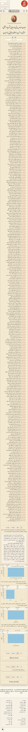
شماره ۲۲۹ (23, 416)
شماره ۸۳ (24, 177)
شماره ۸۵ (24, 180)
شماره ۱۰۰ (24, 205)
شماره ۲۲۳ (23, 406)
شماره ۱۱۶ (24, 231)
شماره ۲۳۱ (23, 419)
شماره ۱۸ (24, 71)
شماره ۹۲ (24, 192)
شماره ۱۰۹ (24, 220)
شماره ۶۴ (24, 146)
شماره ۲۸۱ (23, 501)
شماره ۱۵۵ (23, 295)
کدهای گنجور (8, 700)
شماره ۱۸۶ (23, 346)
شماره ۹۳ (24, 193)
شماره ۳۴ (24, 97)
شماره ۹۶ (24, 198)
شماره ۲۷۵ (23, 491)
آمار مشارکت (9, 718)
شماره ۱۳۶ (23, 264)
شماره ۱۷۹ (23, 334)
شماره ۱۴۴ (23, 277)
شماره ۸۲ (24, 175)
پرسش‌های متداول (21, 720)
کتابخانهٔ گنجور (8, 705)
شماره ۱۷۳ (23, 324)
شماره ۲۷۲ (23, 486)
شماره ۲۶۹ (23, 481)
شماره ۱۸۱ (24, 337)
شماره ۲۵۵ (23, 458)
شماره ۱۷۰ (23, 319)
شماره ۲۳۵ (23, 426)
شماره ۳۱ (24, 92)
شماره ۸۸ (24, 185)
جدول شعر (22, 704)
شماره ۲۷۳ (23, 488)
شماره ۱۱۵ (24, 229)
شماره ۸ (24, 54)
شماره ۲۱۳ (23, 390)
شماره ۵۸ (24, 136)
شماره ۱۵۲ (23, 290)
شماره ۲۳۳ (23, 422)
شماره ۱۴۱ (24, 272)
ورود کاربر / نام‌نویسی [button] (15, 11)
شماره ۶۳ (24, 144)
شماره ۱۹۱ (24, 354)
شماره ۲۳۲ (23, 421)
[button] (26, 11)
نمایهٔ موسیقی (21, 707)
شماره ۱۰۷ (23, 216)
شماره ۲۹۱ (23, 517)
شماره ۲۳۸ (23, 431)
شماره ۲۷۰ (23, 483)
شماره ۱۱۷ (24, 233)
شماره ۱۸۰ (23, 336)
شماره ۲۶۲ (23, 470)
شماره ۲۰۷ (23, 380)
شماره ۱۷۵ (23, 328)
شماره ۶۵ (24, 148)
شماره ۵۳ (24, 128)
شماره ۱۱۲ (24, 225)
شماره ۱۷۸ (23, 332)
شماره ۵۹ (24, 138)
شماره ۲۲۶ (23, 411)
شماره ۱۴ (24, 64)
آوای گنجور (9, 710)
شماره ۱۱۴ (24, 228)
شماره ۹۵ (24, 197)
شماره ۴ (24, 48)
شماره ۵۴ (24, 130)
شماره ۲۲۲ (23, 404)
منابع (10, 721)
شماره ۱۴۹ (23, 285)
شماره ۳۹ (24, 105)
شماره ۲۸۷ (23, 511)
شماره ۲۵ (24, 82)
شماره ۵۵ (24, 131)
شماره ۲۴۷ (23, 445)
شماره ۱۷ (24, 69)
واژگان (18, 527)
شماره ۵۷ (24, 135)
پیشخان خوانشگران (7, 712)
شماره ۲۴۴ (23, 440)
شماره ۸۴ (24, 179)
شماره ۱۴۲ (23, 274)
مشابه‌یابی (22, 710)
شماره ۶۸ (24, 153)
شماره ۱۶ (24, 68)
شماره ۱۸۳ (23, 341)
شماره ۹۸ (24, 202)
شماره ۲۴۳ (23, 439)
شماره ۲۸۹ (23, 514)
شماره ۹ (24, 56)
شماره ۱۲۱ (24, 239)
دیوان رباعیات (10, 23)
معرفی (23, 718)
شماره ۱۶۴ (23, 310)
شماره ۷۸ (24, 169)
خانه (23, 700)
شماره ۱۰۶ (24, 215)
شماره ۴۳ (24, 112)
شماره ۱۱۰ (24, 221)
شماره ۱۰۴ (23, 211)
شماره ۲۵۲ (23, 453)
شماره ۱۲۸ (23, 251)
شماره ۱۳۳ (23, 259)
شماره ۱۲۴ (23, 244)
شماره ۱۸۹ (23, 350)
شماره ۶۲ (24, 143)
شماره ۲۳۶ (23, 427)
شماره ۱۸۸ (23, 349)
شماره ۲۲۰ (23, 401)
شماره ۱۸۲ (23, 339)
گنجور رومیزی (8, 702)
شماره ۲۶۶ (23, 476)
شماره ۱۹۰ (24, 352)
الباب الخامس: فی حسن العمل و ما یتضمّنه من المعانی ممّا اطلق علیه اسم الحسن (7, 691)
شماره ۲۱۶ (23, 395)
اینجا (11, 543)
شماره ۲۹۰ (23, 516)
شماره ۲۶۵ (23, 475)
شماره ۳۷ (24, 102)
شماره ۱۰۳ (23, 210)
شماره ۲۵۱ (23, 452)
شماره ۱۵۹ (23, 301)
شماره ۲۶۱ (23, 468)
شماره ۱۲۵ (23, 246)
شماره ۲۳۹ (23, 432)
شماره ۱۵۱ (24, 288)
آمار (21, 527)
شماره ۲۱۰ (24, 385)
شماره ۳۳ (23, 95)
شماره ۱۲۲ (23, 241)
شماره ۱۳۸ (23, 267)
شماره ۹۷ (24, 200)
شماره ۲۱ (24, 76)
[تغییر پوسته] (2, 729)
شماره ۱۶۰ (24, 303)
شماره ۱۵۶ (23, 296)
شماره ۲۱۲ (23, 388)
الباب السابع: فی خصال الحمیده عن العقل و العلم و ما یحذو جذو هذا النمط (21, 691)
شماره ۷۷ (24, 167)
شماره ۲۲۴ (23, 408)
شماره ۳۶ (24, 100)
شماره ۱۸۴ (23, 342)
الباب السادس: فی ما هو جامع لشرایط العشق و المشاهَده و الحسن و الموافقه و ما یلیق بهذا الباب (14, 30)
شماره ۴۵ (24, 115)
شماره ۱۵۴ (23, 293)
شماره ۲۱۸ (23, 398)
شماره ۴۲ (24, 110)
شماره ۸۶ (24, 182)
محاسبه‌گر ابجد (8, 708)
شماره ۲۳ (24, 79)
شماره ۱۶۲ (23, 306)
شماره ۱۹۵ (23, 360)
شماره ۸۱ (24, 174)
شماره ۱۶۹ (23, 318)
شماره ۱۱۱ (24, 223)
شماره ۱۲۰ (24, 238)
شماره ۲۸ (24, 87)
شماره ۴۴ (24, 113)
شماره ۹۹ (24, 203)
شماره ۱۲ (24, 61)
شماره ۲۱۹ (23, 400)
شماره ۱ (24, 43)
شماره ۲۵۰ (23, 450)
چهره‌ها (22, 721)
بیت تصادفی (22, 702)
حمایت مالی (22, 723)
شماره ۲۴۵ (23, 442)
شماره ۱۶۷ (23, 314)
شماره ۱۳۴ (23, 261)
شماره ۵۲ (24, 126)
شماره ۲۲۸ (23, 414)
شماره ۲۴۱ (23, 435)
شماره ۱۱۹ (24, 236)
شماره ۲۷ (24, 86)
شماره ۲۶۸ (23, 480)
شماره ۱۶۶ (23, 313)
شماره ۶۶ (24, 149)
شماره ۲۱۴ (23, 391)
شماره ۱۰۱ (24, 207)
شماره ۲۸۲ (23, 503)
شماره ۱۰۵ (23, 213)
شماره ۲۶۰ (23, 467)
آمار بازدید (9, 719)
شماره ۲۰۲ (23, 372)
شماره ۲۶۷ (23, 478)
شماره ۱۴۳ (23, 275)
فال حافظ (22, 705)
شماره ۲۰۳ (23, 373)
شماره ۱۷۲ (23, 323)
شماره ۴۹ (24, 122)
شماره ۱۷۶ (23, 329)
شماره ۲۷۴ (23, 489)
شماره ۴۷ (24, 118)
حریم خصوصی (8, 724)
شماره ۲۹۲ (23, 519)
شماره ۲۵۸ (23, 463)
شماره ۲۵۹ (23, 465)
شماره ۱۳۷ (23, 265)
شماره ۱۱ (24, 59)
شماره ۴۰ (24, 107)
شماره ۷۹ (24, 171)
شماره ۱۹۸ (23, 365)
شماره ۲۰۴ (23, 375)
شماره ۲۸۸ (23, 512)
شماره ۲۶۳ (23, 471)
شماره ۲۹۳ (23, 521)
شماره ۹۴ (24, 195)
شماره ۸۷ (24, 184)
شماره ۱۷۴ (23, 326)
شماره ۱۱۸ (24, 234)
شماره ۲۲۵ (23, 409)
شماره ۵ (24, 50)
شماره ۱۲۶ (23, 247)
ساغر (10, 704)
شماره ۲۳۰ (23, 417)
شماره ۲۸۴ (23, 506)
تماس (10, 722)
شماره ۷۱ (24, 157)
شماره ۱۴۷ (23, 282)
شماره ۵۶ (24, 133)
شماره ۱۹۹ (23, 367)
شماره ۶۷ (24, 151)
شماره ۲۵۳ (23, 455)
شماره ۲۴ (24, 81)
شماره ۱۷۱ (24, 321)
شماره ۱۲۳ (23, 243)
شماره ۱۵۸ (23, 300)
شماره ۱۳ (24, 63)
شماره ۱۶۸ (23, 316)
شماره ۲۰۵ (23, 377)
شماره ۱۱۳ (23, 226)
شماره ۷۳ (24, 161)
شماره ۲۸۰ (23, 499)
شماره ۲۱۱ (24, 386)
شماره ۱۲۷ (23, 249)
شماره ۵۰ (24, 123)
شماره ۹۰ (24, 189)
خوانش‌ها (13, 527)
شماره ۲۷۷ (23, 494)
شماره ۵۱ (24, 125)
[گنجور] (24, 3)
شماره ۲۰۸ (23, 382)
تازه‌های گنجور (21, 712)
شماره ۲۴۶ (23, 444)
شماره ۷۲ (24, 159)
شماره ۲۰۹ (23, 383)
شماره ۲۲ (24, 77)
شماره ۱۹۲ (23, 355)
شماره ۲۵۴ (23, 457)
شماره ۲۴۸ (23, 447)
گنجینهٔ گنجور (8, 707)
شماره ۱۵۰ (23, 287)
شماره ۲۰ (24, 74)
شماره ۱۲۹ (23, 252)
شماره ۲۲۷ (23, 413)
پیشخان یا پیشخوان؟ (7, 713)
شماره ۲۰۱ (24, 370)
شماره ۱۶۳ (23, 308)
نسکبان (9, 715)
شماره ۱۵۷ (23, 298)
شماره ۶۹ (24, 154)
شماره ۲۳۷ (23, 429)
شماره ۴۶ (24, 117)
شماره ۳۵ (24, 99)
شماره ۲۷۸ (23, 496)
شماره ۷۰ (24, 156)
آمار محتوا (22, 724)
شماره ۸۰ (24, 172)
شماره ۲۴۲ (23, 437)
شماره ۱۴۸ (23, 283)
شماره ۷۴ (24, 162)
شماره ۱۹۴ (23, 359)
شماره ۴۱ (24, 108)
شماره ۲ (24, 45)
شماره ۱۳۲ (23, 257)
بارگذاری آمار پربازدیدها (14, 682)
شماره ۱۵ (24, 66)
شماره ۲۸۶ (23, 509)
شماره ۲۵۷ (23, 462)
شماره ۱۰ (24, 58)
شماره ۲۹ (24, 89)
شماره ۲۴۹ (23, 449)
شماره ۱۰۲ (24, 208)
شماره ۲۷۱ (23, 485)
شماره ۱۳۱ (23, 256)
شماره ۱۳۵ (23, 262)
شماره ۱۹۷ (23, 364)
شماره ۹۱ (24, 190)
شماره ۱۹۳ (23, 357)
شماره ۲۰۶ (23, 378)
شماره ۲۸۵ (23, 507)
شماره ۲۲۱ (23, 403)
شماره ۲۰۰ (23, 368)
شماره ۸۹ (24, 187)
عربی (17, 588)
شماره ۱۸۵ (23, 344)
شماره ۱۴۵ (23, 278)
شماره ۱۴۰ (23, 270)
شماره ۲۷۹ (23, 498)
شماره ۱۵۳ (23, 292)
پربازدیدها (7, 527)
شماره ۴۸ (24, 120)
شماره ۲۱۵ (23, 393)
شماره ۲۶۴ (23, 473)
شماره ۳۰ (24, 90)
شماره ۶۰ (24, 140)
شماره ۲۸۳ (23, 504)
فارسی (17, 587)
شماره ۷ (24, 53)
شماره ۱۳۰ (23, 254)
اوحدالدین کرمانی (17, 23)
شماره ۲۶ (24, 84)
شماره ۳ (24, 46)
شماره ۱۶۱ (24, 305)
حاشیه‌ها (22, 708)
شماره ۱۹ (24, 72)
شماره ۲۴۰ (23, 434)
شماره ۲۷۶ (23, 493)
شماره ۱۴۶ (23, 280)
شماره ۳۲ (24, 94)
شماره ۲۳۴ (23, 424)
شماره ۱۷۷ (23, 331)
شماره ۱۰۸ (23, 218)
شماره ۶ (24, 51)
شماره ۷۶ (24, 166)
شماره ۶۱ (24, 141)
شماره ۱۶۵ (23, 311)
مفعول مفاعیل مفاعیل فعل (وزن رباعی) (17, 566)
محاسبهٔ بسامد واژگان (14, 658)
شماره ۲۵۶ (23, 460)
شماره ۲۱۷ (23, 396)
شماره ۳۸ (24, 104)
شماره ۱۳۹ (23, 269)
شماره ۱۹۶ (23, 362)
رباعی (17, 609)
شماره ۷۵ (24, 164)
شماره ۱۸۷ (23, 347)
